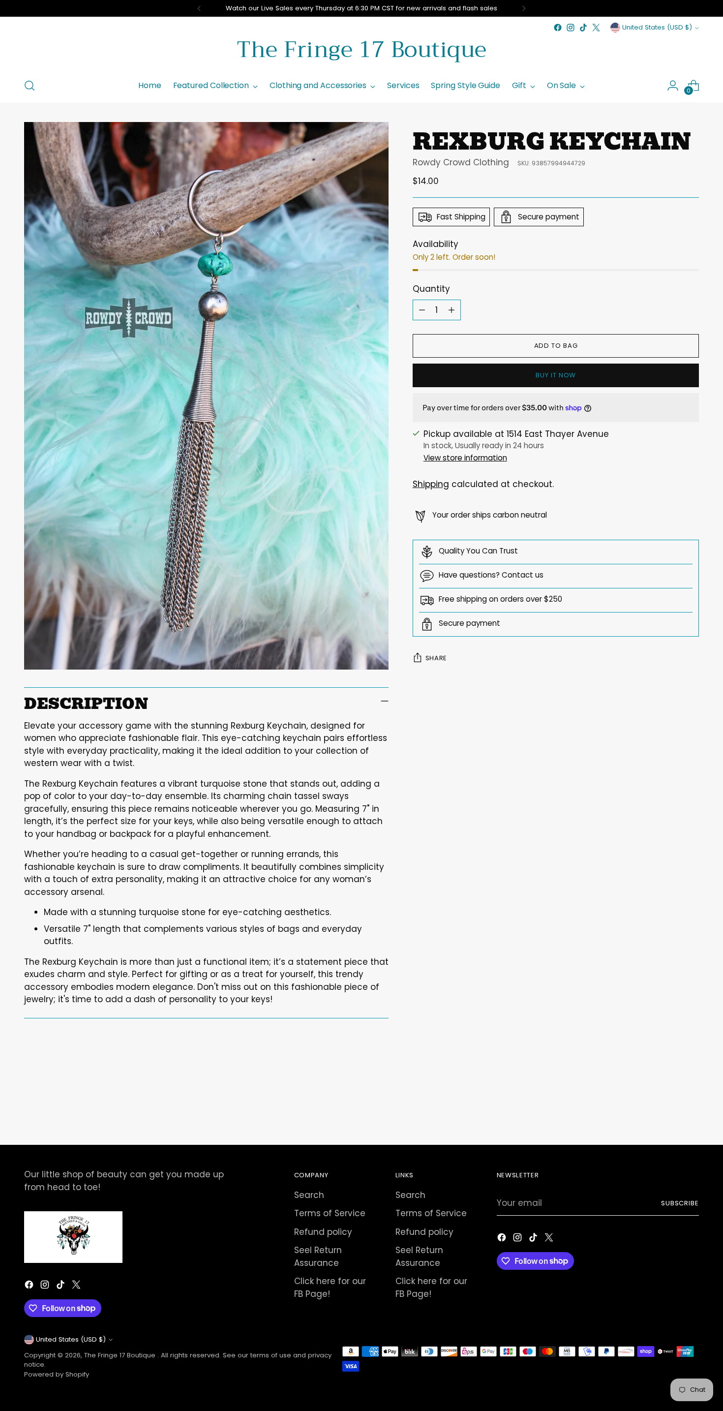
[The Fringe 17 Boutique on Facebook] (557, 27)
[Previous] (199, 8)
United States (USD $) (657, 27)
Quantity (431, 289)
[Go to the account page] (673, 85)
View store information (465, 458)
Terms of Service (329, 1213)
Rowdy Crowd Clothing (461, 162)
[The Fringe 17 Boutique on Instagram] (570, 27)
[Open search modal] (29, 85)
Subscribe (680, 1203)
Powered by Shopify (56, 1374)
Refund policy (323, 1232)
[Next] (524, 8)
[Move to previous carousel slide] (668, 1111)
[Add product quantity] (451, 310)
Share (436, 658)
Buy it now (556, 375)
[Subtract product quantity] (422, 310)
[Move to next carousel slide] (691, 1111)
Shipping (431, 484)
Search (309, 1195)
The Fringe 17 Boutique (120, 1355)
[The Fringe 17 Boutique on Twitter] (596, 27)
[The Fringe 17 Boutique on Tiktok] (583, 27)
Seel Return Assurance (318, 1256)
